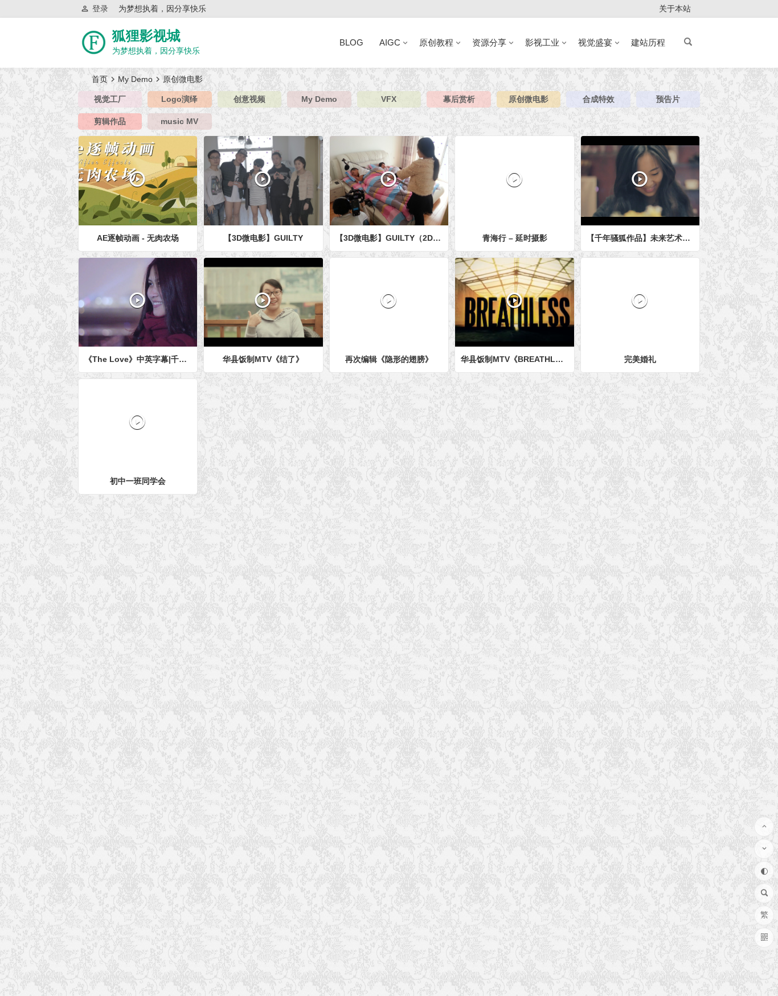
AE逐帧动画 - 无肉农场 (138, 237)
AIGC (389, 42)
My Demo (135, 79)
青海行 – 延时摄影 (514, 237)
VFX (388, 99)
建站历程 (648, 42)
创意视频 (249, 99)
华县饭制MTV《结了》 (263, 359)
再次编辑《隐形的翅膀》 (389, 359)
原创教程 (436, 42)
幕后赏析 (459, 99)
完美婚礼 (640, 359)
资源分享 (489, 42)
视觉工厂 (110, 99)
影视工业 (542, 42)
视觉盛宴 (595, 42)
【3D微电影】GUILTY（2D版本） (392, 237)
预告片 (668, 99)
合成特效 (599, 99)
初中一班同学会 (138, 480)
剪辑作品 (110, 121)
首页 (100, 79)
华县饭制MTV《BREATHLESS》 (517, 359)
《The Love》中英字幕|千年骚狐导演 (141, 359)
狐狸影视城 (146, 35)
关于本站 (675, 8)
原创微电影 (528, 99)
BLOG (351, 42)
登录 (100, 8)
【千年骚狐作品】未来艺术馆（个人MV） (643, 237)
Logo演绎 (179, 99)
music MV (179, 121)
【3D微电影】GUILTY (263, 237)
